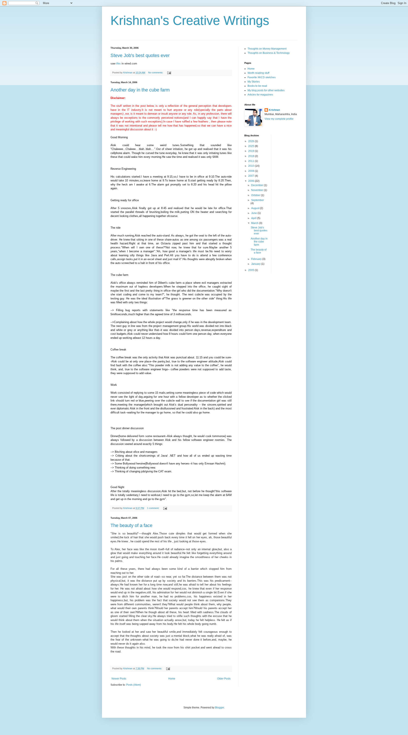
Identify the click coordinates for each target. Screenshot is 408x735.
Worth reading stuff (258, 72)
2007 (251, 175)
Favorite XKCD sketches (262, 77)
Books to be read (257, 85)
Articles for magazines (260, 94)
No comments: (156, 72)
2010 (251, 165)
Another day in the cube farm (140, 90)
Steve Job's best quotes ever (140, 55)
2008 (251, 171)
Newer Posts (119, 678)
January (256, 263)
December (257, 185)
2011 (251, 161)
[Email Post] (169, 72)
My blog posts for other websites (266, 90)
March (255, 223)
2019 (251, 151)
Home (171, 678)
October (256, 195)
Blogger (219, 707)
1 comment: (153, 508)
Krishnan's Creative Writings (189, 20)
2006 (251, 180)
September (257, 200)
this (118, 63)
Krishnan (274, 109)
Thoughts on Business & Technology (269, 52)
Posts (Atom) (133, 684)
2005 (251, 270)
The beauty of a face (131, 525)
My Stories (254, 81)
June (254, 213)
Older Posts (224, 678)
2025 (251, 146)
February (256, 259)
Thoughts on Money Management (267, 48)
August (255, 208)
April (254, 218)
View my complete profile (279, 118)
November (257, 190)
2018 (251, 156)
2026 (251, 141)
